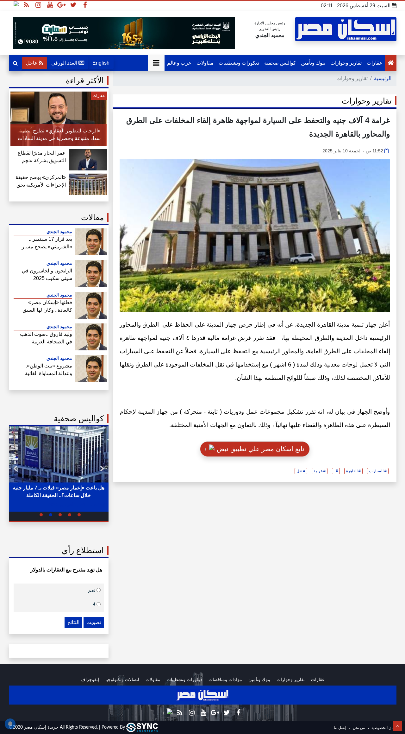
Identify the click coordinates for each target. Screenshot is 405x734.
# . (336, 471)
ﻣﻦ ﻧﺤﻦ (358, 727)
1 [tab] (79, 514)
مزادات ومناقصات (225, 679)
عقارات (375, 63)
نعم (92, 590)
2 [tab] (69, 514)
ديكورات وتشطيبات (239, 63)
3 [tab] (60, 514)
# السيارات (378, 471)
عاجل (32, 63)
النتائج (73, 622)
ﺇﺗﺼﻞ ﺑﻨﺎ (340, 727)
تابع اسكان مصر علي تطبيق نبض (259, 448)
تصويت (93, 622)
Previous (102, 469)
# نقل (300, 471)
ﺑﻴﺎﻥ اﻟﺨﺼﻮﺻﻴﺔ (383, 727)
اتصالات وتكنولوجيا (122, 679)
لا (94, 604)
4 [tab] (50, 514)
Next (15, 469)
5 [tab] (41, 514)
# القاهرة (353, 471)
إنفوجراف (90, 679)
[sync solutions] (142, 727)
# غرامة (320, 471)
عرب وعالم (179, 63)
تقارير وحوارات (346, 63)
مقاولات (205, 63)
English (100, 63)
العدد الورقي (64, 63)
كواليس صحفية (280, 63)
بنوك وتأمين (313, 63)
